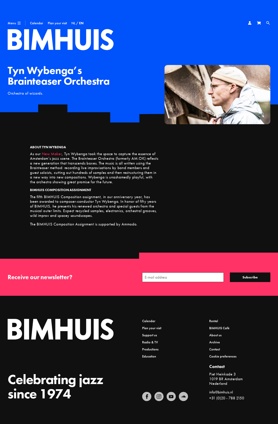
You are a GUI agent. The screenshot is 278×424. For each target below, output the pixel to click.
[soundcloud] (183, 396)
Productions (150, 349)
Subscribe (250, 277)
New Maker (52, 153)
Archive (214, 342)
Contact (214, 349)
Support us (149, 335)
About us (215, 335)
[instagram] (159, 396)
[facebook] (146, 396)
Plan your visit (57, 23)
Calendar (36, 23)
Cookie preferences (222, 356)
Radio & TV (150, 342)
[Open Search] (268, 23)
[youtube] (171, 396)
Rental (213, 321)
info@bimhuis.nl (221, 392)
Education (149, 356)
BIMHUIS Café (219, 328)
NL (73, 23)
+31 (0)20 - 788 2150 (226, 397)
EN (81, 23)
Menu (12, 23)
